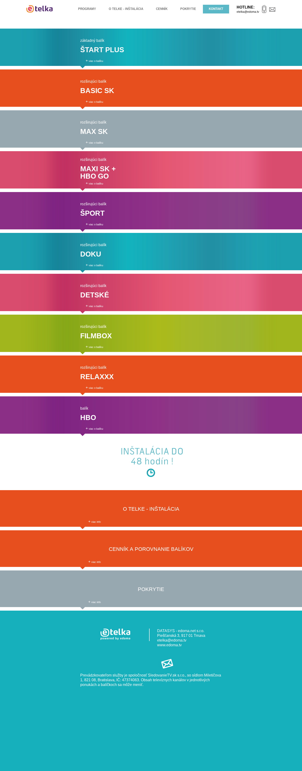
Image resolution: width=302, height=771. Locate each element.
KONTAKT (216, 9)
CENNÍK (162, 9)
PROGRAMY (87, 9)
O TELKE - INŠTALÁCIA (126, 9)
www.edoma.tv (169, 645)
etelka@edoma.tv (171, 640)
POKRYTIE (188, 9)
